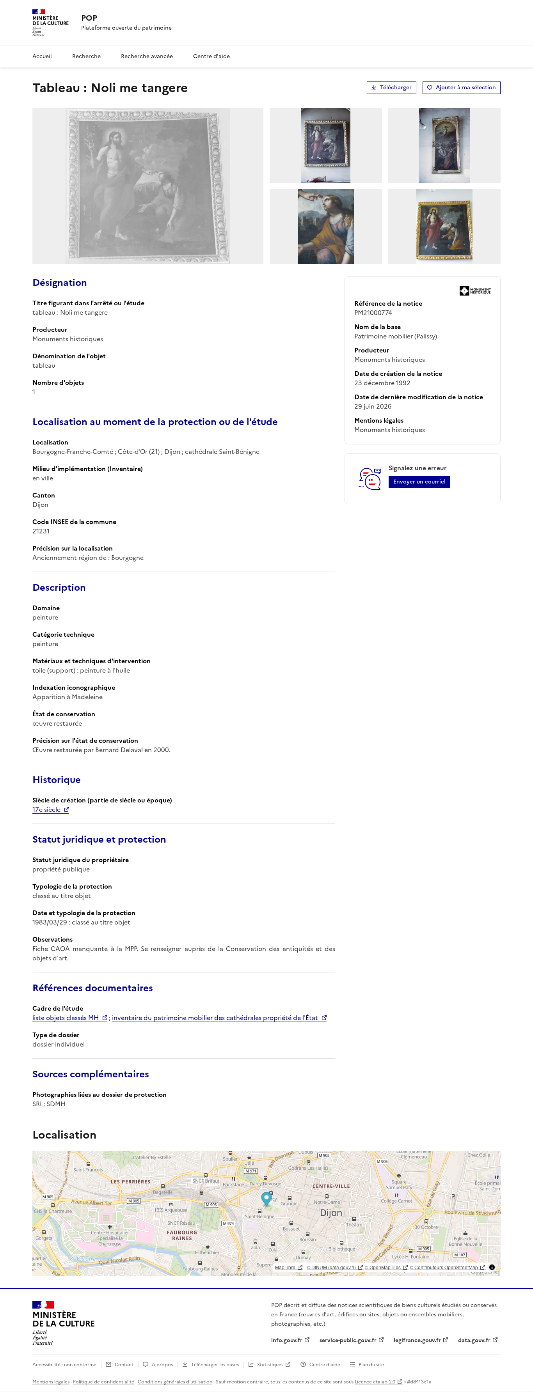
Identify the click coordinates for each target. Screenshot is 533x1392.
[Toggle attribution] (492, 1267)
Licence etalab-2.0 (375, 1381)
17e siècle (46, 809)
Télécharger (396, 87)
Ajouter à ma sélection (466, 87)
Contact (124, 1364)
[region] (266, 1213)
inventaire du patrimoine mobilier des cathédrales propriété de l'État (215, 1017)
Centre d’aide (324, 1364)
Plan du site (371, 1364)
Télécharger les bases (215, 1364)
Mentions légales (50, 1381)
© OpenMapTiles (383, 1267)
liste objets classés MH (65, 1017)
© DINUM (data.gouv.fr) (331, 1267)
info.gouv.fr (286, 1340)
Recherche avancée (147, 56)
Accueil (42, 56)
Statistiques (270, 1364)
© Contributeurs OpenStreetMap (444, 1267)
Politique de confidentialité (103, 1381)
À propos (162, 1364)
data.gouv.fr (474, 1340)
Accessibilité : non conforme (64, 1364)
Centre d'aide (211, 56)
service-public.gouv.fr (348, 1340)
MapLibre (285, 1267)
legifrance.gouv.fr (417, 1340)
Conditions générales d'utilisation (175, 1381)
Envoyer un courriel (419, 482)
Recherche (86, 56)
